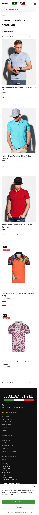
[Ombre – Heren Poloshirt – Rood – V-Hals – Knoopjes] (19, 199)
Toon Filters (8, 31)
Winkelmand (6, 440)
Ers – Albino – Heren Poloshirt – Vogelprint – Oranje (18, 294)
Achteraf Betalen (7, 435)
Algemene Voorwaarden (9, 451)
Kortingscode (6, 433)
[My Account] (30, 3)
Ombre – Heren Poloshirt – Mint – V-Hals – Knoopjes (17, 157)
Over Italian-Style (7, 445)
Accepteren (19, 502)
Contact (4, 427)
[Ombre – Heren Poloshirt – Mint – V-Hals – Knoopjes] (19, 130)
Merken (4, 459)
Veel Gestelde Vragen (9, 456)
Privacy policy (6, 448)
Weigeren (18, 507)
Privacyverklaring (19, 512)
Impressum (28, 512)
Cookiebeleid (10, 512)
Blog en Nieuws (7, 419)
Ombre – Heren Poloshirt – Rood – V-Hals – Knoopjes (17, 226)
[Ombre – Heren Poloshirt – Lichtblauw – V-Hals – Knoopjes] (19, 62)
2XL (22, 97)
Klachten (4, 430)
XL (18, 97)
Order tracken (6, 424)
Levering (4, 443)
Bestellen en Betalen (8, 422)
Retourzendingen (7, 454)
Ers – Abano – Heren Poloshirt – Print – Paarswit (16, 363)
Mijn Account (6, 416)
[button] (34, 487)
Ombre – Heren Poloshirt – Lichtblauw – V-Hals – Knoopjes (19, 89)
